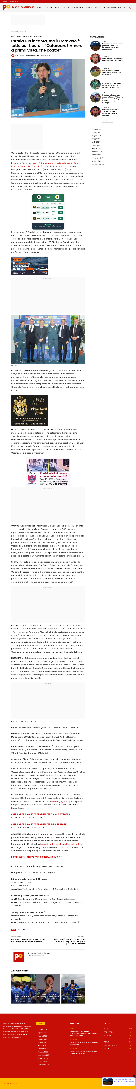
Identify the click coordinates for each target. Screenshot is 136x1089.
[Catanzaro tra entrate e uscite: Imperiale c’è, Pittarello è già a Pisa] (95, 84)
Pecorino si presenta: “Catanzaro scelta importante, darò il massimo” (110, 112)
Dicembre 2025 (97, 155)
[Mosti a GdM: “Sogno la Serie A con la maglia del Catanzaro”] (95, 71)
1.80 (38, 207)
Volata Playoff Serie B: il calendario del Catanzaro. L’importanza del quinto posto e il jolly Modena (68, 941)
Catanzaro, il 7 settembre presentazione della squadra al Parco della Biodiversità (112, 47)
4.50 (47, 207)
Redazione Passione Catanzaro (28, 55)
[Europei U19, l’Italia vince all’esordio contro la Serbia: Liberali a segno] (23, 989)
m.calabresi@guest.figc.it (67, 844)
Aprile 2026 (96, 142)
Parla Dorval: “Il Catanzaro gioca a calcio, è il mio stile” (113, 60)
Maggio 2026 (96, 139)
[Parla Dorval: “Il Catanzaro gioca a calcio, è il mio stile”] (95, 58)
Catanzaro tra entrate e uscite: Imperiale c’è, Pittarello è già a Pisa (111, 85)
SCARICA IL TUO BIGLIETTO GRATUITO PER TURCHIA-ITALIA (38, 824)
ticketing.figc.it (59, 801)
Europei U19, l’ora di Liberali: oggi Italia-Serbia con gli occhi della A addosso (48, 998)
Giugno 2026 (96, 136)
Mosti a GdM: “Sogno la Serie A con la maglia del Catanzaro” (111, 72)
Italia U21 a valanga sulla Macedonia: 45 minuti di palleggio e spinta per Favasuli (28, 940)
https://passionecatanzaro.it (36, 955)
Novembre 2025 (97, 158)
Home (13, 31)
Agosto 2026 (96, 129)
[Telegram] (127, 1083)
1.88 (38, 213)
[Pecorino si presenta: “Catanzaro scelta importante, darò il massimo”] (95, 111)
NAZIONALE (39, 36)
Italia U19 (21, 930)
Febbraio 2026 (97, 148)
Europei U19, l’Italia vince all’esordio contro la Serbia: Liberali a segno (23, 999)
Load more (106, 121)
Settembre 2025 (98, 164)
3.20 (43, 213)
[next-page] (16, 1007)
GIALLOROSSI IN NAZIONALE (24, 31)
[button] (130, 8)
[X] (131, 1083)
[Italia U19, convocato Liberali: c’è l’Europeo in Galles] (73, 989)
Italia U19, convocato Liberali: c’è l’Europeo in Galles (73, 999)
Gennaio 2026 (97, 152)
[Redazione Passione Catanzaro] (13, 55)
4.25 (47, 213)
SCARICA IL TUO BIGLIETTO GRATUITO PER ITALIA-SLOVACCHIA (40, 814)
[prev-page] (12, 1007)
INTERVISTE (105, 56)
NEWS (104, 41)
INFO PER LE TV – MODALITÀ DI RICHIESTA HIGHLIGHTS (36, 857)
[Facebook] (117, 1083)
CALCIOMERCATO (107, 81)
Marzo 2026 (96, 145)
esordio (16, 163)
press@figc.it (47, 844)
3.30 (43, 207)
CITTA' (104, 92)
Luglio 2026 (96, 132)
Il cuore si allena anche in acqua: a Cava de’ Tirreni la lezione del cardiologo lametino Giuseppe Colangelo (112, 99)
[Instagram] (122, 1083)
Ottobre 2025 (96, 161)
